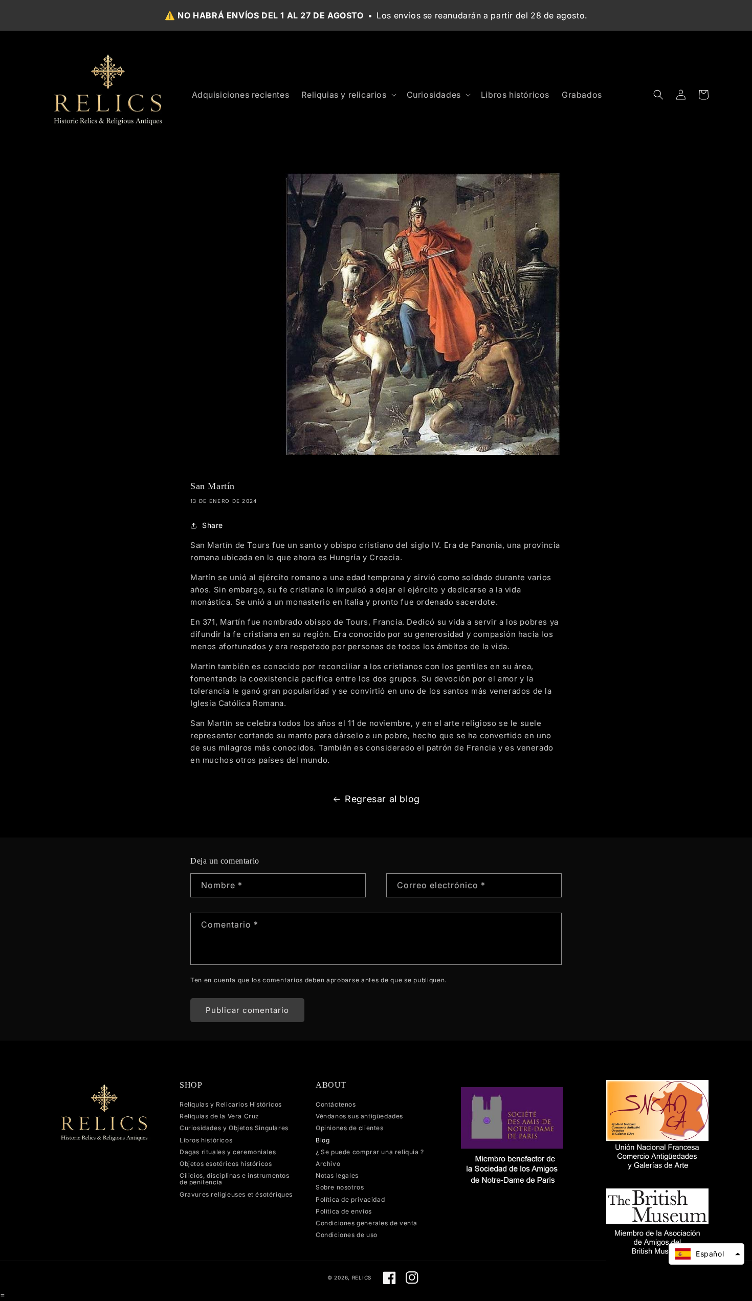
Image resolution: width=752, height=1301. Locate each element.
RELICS (361, 1277)
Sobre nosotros (340, 1187)
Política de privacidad (350, 1199)
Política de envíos (344, 1211)
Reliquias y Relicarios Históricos (231, 1104)
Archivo (328, 1163)
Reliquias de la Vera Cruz (219, 1116)
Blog (322, 1140)
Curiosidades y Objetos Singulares (234, 1128)
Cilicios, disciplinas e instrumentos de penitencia (235, 1179)
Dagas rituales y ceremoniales (228, 1152)
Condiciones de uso (347, 1235)
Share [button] (212, 525)
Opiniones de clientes (350, 1128)
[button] (347, 94)
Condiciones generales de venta (366, 1223)
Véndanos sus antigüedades (359, 1116)
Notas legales (337, 1175)
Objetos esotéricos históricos (226, 1163)
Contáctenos (336, 1104)
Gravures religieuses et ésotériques (236, 1194)
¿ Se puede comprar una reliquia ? (370, 1152)
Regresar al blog (382, 798)
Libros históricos (206, 1140)
